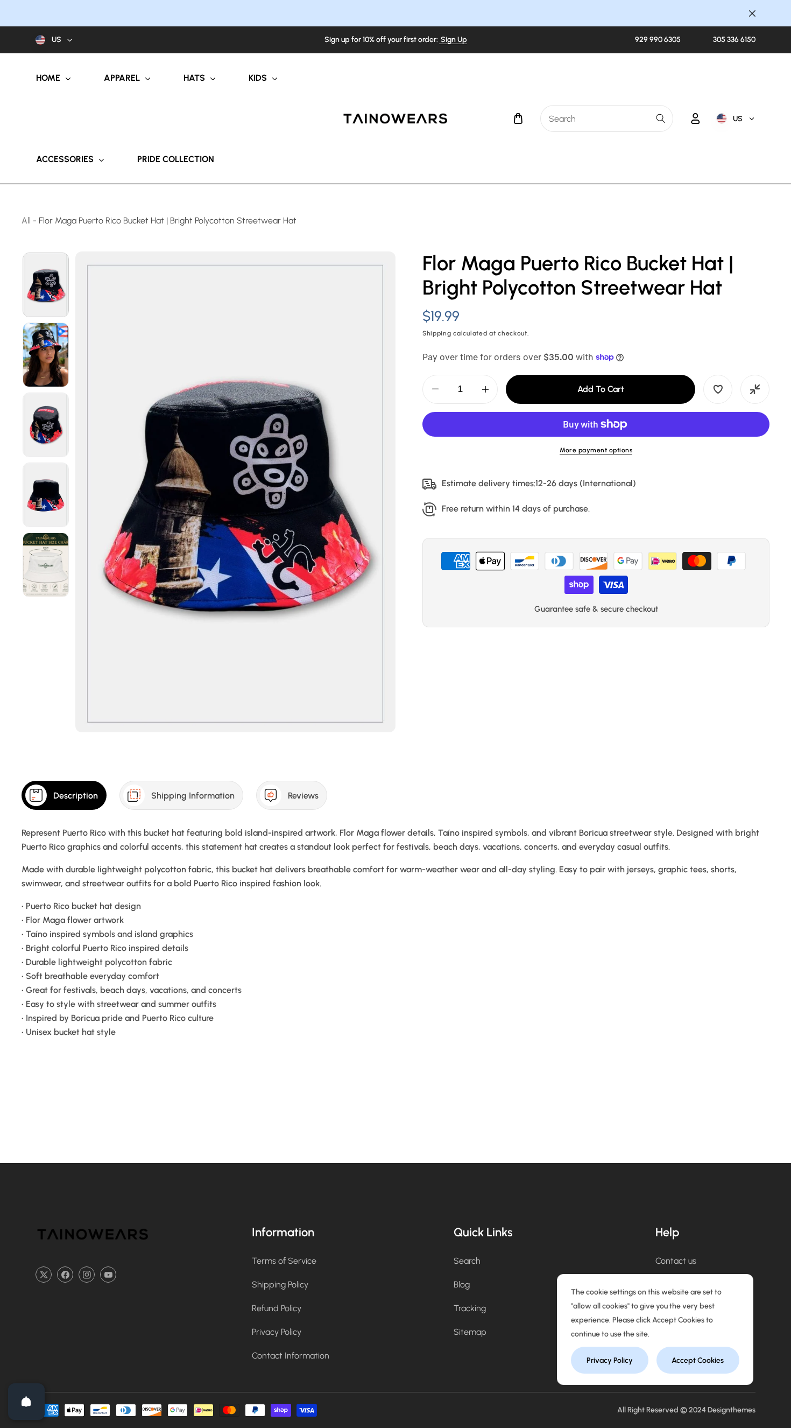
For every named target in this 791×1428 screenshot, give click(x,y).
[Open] (26, 1401)
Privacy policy (610, 1360)
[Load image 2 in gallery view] (46, 355)
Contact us (675, 1261)
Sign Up (453, 39)
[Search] (661, 118)
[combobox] (606, 118)
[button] (518, 118)
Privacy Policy (276, 1332)
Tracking (470, 1308)
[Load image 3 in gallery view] (46, 425)
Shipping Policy (280, 1284)
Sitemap (470, 1332)
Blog (462, 1284)
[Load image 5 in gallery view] (46, 565)
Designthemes (731, 1410)
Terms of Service (284, 1261)
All (26, 220)
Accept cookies (698, 1360)
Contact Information (290, 1355)
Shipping (436, 333)
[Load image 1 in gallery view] (46, 285)
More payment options (596, 450)
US (56, 39)
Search (467, 1261)
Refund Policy (276, 1308)
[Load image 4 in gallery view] (46, 495)
